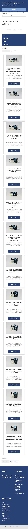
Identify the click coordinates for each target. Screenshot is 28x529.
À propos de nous (5, 510)
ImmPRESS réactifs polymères (8, 15)
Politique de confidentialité (5, 516)
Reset (4, 35)
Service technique (6, 506)
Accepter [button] (14, 9)
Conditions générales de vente (7, 512)
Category (5, 44)
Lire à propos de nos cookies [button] (9, 5)
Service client (6, 498)
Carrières (4, 508)
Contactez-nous (5, 504)
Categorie (6, 38)
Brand (4, 41)
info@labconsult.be (7, 475)
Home (3, 502)
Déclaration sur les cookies (6, 519)
